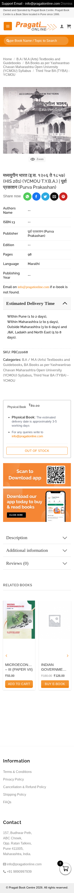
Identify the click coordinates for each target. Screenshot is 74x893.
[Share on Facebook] (36, 196)
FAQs (7, 802)
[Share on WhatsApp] (27, 196)
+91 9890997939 (19, 871)
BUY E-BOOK (55, 684)
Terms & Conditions (17, 772)
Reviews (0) (17, 563)
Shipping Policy (14, 794)
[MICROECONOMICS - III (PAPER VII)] (19, 620)
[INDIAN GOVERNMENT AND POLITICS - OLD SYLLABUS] (55, 620)
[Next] (67, 656)
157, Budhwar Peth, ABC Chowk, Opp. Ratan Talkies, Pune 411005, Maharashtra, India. (17, 843)
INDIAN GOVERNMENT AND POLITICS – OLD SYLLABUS (54, 667)
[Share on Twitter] (45, 196)
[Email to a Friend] (54, 196)
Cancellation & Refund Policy (24, 787)
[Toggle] (65, 303)
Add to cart (19, 684)
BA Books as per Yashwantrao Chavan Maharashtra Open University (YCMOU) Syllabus (36, 67)
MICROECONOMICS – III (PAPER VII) (19, 667)
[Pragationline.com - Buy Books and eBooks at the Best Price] (36, 26)
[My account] (62, 26)
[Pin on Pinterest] (63, 196)
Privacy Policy (13, 779)
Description (16, 537)
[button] (8, 26)
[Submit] (8, 41)
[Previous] (6, 656)
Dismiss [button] (66, 3)
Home (7, 59)
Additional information (27, 550)
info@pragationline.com (33, 287)
